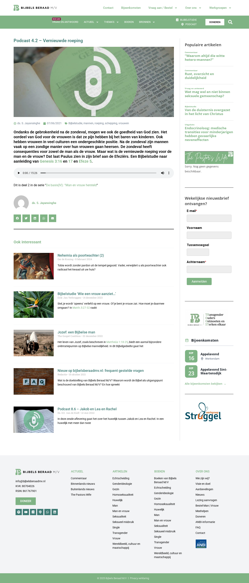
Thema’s (109, 21)
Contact (108, 8)
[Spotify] (19, 512)
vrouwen (123, 123)
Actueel (89, 21)
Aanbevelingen (204, 489)
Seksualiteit (119, 516)
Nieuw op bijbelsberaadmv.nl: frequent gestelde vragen (101, 371)
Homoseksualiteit (122, 494)
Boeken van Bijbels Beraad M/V (165, 480)
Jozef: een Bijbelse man (76, 332)
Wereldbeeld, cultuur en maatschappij (126, 545)
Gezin (115, 489)
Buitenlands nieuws (82, 489)
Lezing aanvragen (206, 500)
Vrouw (116, 538)
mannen (88, 123)
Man (115, 505)
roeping (99, 123)
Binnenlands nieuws (83, 483)
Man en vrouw (121, 511)
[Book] (33, 512)
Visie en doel (203, 483)
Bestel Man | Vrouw (207, 505)
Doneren (201, 516)
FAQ (198, 527)
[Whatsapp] (47, 512)
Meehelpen (202, 511)
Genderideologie (122, 483)
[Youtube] (26, 512)
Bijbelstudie (75, 123)
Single (116, 527)
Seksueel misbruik (123, 522)
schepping (111, 123)
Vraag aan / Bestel (160, 8)
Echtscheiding (120, 478)
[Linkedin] (55, 512)
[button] (230, 22)
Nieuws (200, 494)
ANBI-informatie (205, 522)
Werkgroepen (218, 8)
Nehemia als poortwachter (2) (81, 255)
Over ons (191, 8)
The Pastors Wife (81, 494)
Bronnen (145, 21)
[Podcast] (40, 512)
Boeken (129, 21)
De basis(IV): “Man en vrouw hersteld (71, 185)
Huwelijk (117, 500)
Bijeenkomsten (131, 8)
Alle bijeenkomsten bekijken (205, 383)
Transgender (120, 532)
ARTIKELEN (120, 471)
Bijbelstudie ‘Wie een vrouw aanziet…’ (87, 294)
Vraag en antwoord (65, 21)
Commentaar (79, 478)
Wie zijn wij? (203, 478)
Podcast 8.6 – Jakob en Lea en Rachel (87, 409)
